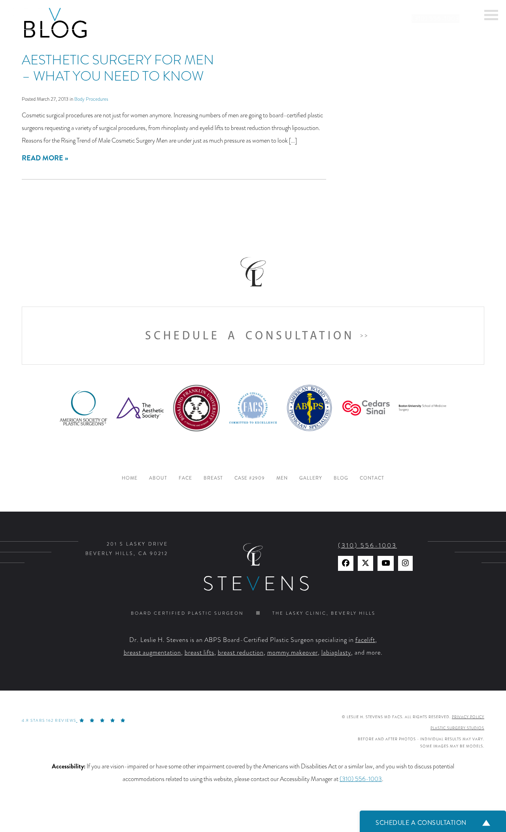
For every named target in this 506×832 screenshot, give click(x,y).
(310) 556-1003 (435, 18)
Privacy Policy (468, 717)
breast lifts (199, 652)
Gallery (310, 478)
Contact (372, 478)
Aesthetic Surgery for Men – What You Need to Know (118, 68)
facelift (365, 640)
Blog (341, 478)
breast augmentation (152, 652)
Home (130, 478)
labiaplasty (336, 652)
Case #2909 (249, 478)
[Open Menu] (491, 15)
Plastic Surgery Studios (457, 728)
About (158, 478)
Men (282, 478)
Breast (213, 478)
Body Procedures (91, 99)
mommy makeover (292, 652)
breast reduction (241, 652)
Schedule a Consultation (249, 335)
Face (185, 478)
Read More (42, 158)
